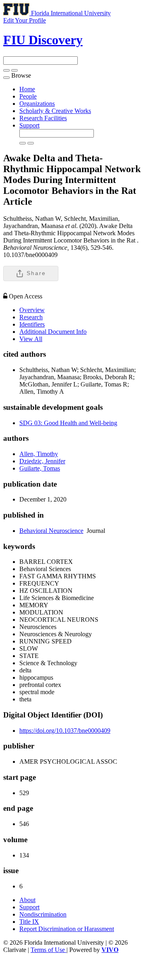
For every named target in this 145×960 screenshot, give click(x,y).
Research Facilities (43, 118)
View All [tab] (30, 338)
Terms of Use (48, 949)
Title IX (29, 921)
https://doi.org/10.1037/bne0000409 (64, 730)
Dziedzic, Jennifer (42, 461)
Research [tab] (31, 317)
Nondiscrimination (42, 914)
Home (27, 89)
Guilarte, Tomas (39, 468)
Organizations (37, 103)
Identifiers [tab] (32, 324)
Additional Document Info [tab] (53, 331)
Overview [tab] (32, 309)
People (28, 96)
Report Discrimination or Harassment (66, 928)
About (27, 899)
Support (29, 125)
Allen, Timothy (38, 453)
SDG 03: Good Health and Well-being (68, 422)
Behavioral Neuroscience (51, 530)
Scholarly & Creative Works (55, 110)
